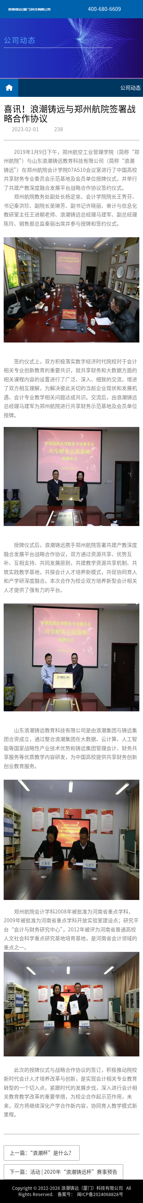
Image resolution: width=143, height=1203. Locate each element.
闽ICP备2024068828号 (100, 1194)
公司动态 (130, 87)
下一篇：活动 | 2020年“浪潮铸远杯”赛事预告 (63, 1171)
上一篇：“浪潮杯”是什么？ (42, 1152)
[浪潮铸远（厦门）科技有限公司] (29, 9)
